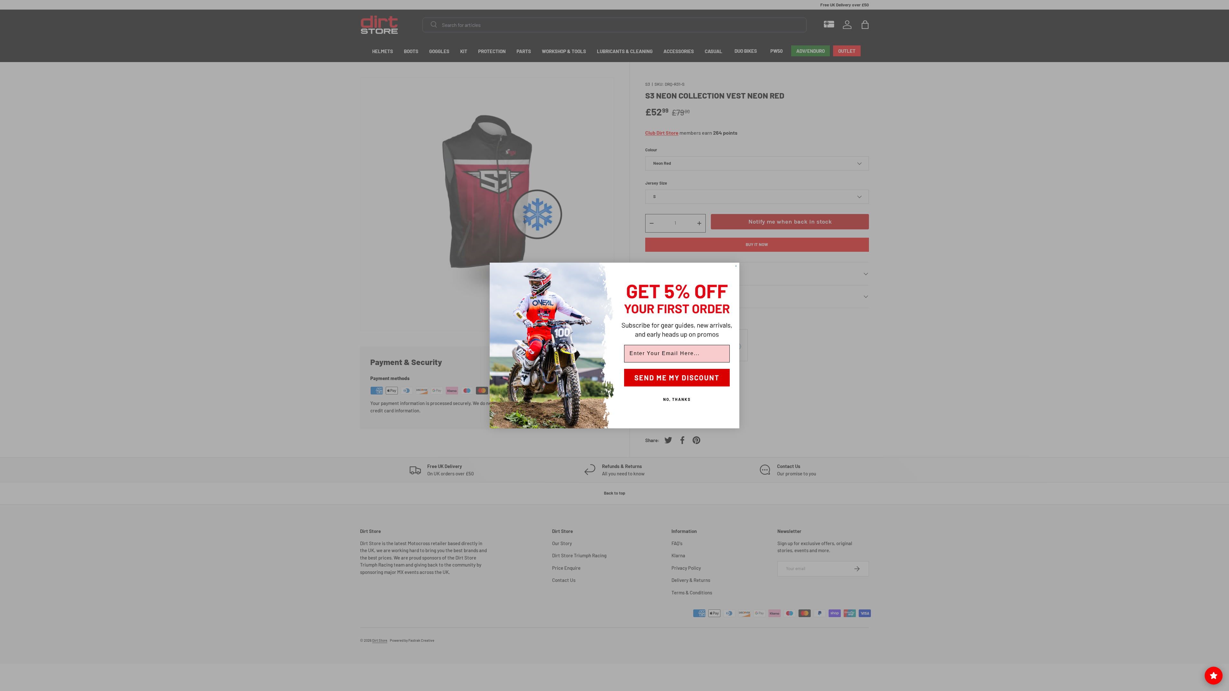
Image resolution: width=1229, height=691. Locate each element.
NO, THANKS (677, 399)
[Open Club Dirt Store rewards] (1214, 676)
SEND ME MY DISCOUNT (676, 377)
